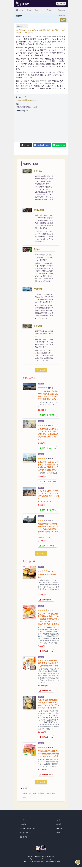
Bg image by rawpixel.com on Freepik (41, 859)
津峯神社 (41, 793)
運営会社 (59, 824)
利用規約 (23, 824)
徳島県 (63, 20)
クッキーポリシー (26, 833)
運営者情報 (23, 837)
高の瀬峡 (32, 793)
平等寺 (23, 797)
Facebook (59, 828)
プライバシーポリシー (27, 828)
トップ (22, 820)
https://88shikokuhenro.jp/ (27, 100)
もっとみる (41, 370)
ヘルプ (58, 820)
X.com (58, 833)
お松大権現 (50, 793)
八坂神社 (24, 793)
